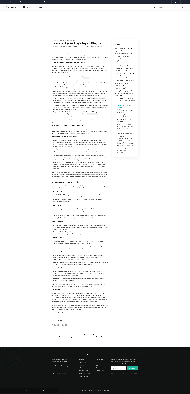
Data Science (82, 368)
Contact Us (99, 359)
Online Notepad (83, 376)
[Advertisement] (95, 28)
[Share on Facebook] (55, 325)
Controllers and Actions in (123, 60)
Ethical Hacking (83, 370)
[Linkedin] (184, 2)
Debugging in (122, 148)
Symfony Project (123, 51)
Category (28, 7)
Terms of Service (101, 368)
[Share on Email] (66, 325)
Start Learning (123, 48)
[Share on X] (58, 325)
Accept (56, 390)
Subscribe (132, 368)
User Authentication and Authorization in (123, 77)
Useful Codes (94, 390)
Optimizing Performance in (124, 94)
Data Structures (83, 362)
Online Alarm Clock (84, 373)
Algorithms (82, 365)
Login (167, 2)
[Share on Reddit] (63, 325)
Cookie (98, 365)
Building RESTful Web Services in (124, 84)
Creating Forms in (124, 73)
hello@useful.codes (61, 373)
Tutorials (39, 7)
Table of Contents (65, 46)
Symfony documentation (98, 305)
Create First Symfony (124, 53)
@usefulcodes (94, 46)
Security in (121, 88)
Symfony (60, 320)
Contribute (76, 46)
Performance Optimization (125, 98)
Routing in (121, 56)
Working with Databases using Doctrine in (125, 69)
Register (176, 2)
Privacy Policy (100, 370)
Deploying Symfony (121, 151)
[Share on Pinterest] (60, 325)
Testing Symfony (124, 91)
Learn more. (50, 390)
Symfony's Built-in (124, 80)
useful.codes (11, 7)
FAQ (97, 362)
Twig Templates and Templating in (122, 65)
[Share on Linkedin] (52, 325)
